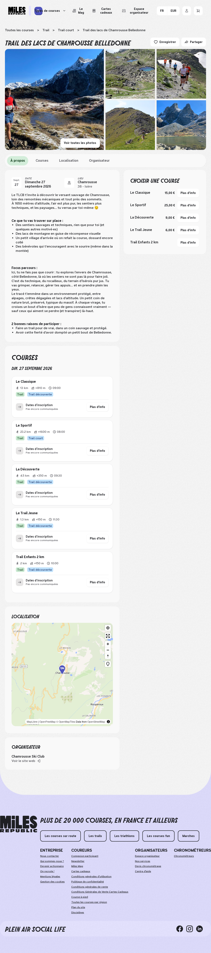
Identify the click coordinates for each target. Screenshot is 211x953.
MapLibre (32, 721)
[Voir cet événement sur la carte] (69, 183)
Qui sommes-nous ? (52, 861)
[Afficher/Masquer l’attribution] (108, 721)
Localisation (68, 161)
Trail (45, 30)
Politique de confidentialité (87, 881)
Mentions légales (50, 876)
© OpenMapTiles (65, 721)
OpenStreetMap (96, 721)
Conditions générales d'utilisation (91, 876)
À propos (17, 161)
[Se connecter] (186, 10)
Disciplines (77, 912)
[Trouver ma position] (108, 628)
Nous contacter (49, 856)
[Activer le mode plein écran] (108, 636)
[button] (62, 674)
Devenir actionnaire (52, 866)
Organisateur (99, 161)
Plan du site (78, 907)
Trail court (66, 30)
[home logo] (18, 824)
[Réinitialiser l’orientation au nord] (108, 656)
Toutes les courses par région (89, 902)
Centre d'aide (143, 871)
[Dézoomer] (108, 650)
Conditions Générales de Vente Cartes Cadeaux (99, 891)
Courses (42, 161)
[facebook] (181, 929)
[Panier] (198, 10)
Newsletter (77, 861)
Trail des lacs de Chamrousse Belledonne (114, 30)
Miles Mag (77, 866)
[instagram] (191, 929)
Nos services (142, 861)
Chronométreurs (184, 856)
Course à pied (79, 897)
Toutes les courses (19, 30)
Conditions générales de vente (89, 886)
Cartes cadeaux (80, 871)
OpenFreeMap (47, 721)
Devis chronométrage (148, 866)
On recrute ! (47, 871)
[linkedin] (201, 929)
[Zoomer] (108, 644)
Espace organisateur (147, 856)
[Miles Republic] (17, 11)
